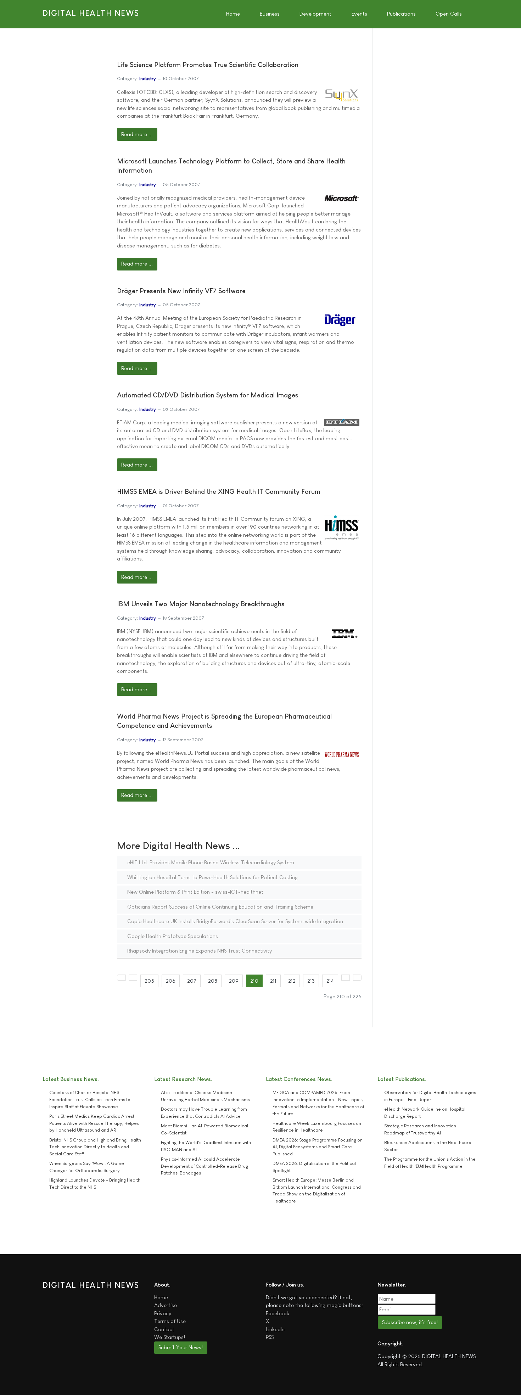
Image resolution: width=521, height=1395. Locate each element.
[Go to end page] (357, 978)
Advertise (165, 1305)
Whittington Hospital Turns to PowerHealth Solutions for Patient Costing (212, 877)
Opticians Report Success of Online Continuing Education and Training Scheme (219, 907)
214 (330, 981)
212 (292, 981)
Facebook (277, 1313)
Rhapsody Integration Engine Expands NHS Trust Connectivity (199, 951)
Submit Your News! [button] (180, 1347)
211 (273, 981)
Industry (147, 78)
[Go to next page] (345, 978)
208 (212, 981)
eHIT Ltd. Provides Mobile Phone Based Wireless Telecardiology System (210, 862)
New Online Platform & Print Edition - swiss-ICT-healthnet (194, 892)
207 (191, 981)
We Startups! (169, 1337)
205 (149, 981)
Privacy (162, 1313)
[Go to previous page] (133, 978)
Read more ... (137, 134)
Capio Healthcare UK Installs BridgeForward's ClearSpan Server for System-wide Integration (234, 921)
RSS (270, 1337)
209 (234, 981)
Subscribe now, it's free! (410, 1322)
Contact (164, 1329)
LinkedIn (275, 1329)
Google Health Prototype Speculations (172, 936)
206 (170, 981)
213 (311, 981)
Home (161, 1297)
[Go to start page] (121, 978)
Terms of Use (170, 1321)
